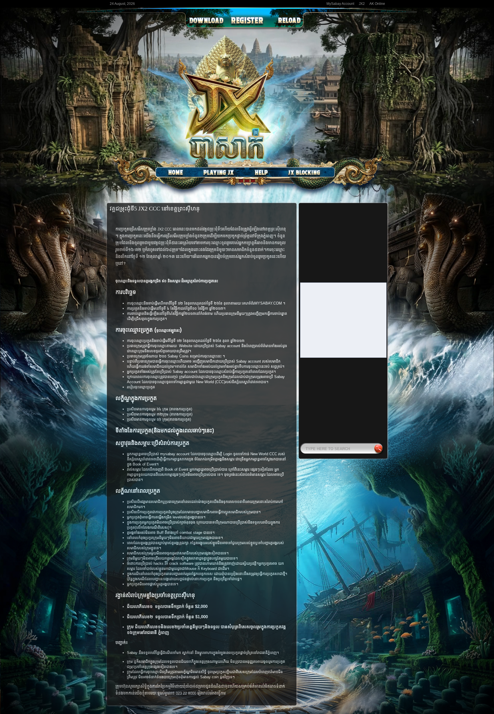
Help (261, 172)
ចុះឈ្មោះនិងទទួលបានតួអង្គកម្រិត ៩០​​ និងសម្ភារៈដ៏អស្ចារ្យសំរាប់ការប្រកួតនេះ (166, 281)
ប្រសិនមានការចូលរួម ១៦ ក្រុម (147, 419)
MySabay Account (340, 4)
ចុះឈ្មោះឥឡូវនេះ (168, 330)
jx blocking (304, 172)
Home (175, 172)
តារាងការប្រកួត (180, 409)
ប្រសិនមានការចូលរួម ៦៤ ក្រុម (147, 409)
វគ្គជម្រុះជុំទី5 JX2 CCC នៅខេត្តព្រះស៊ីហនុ (155, 208)
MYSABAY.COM (268, 303)
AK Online (377, 4)
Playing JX (218, 172)
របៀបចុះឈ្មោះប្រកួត (141, 387)
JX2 (362, 4)
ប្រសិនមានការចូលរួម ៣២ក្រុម (147, 414)
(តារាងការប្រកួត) (181, 414)
